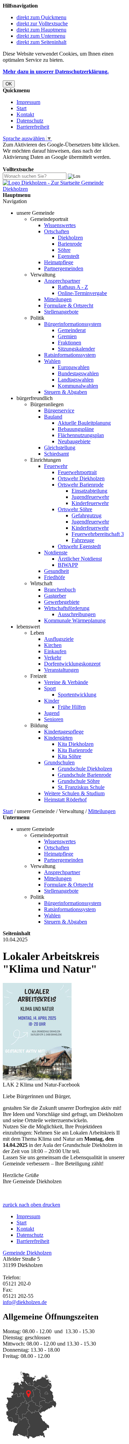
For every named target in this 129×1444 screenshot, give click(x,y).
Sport (50, 688)
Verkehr (52, 657)
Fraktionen (69, 342)
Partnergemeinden (63, 268)
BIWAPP (68, 565)
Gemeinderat (72, 330)
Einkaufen (55, 651)
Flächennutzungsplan (81, 435)
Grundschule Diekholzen (85, 769)
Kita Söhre (69, 756)
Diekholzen (70, 237)
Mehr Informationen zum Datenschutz (44, 163)
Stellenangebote (61, 312)
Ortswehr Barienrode (81, 485)
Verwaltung (42, 275)
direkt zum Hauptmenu (41, 30)
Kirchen (53, 645)
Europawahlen (73, 367)
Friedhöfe (54, 577)
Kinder (51, 701)
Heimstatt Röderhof (65, 799)
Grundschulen (59, 762)
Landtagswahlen (76, 380)
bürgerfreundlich (35, 398)
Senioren (53, 719)
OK (9, 83)
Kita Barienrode (75, 750)
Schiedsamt (56, 454)
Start (21, 108)
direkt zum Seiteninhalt (41, 42)
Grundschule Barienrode (84, 775)
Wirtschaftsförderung (66, 608)
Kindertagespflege (64, 732)
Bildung (39, 725)
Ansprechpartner (62, 281)
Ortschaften (56, 231)
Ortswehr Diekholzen (81, 478)
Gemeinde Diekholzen (27, 1253)
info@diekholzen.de (25, 1302)
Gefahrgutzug (86, 515)
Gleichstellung (59, 447)
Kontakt (25, 114)
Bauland (53, 417)
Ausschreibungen (77, 614)
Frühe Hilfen (72, 707)
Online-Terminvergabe (82, 293)
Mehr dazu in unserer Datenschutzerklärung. (56, 71)
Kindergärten (58, 738)
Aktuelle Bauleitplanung (84, 423)
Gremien (67, 336)
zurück (10, 1205)
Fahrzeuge (83, 540)
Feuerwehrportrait (77, 472)
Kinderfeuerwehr (90, 503)
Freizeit (38, 676)
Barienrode (70, 244)
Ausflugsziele (59, 639)
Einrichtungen (45, 460)
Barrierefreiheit (33, 127)
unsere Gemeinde (35, 213)
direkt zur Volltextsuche (42, 23)
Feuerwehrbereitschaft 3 (98, 534)
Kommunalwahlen (78, 386)
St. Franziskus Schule (81, 787)
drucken (51, 1205)
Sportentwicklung (77, 694)
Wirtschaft (41, 583)
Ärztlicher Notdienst (80, 559)
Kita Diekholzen (76, 744)
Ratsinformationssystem (70, 355)
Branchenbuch (60, 589)
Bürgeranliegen (47, 404)
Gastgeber (55, 596)
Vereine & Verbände (66, 682)
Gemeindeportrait (49, 219)
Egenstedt (68, 256)
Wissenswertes (60, 225)
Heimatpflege (58, 262)
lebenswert (28, 627)
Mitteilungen (58, 299)
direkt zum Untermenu (41, 36)
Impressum (28, 102)
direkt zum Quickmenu (41, 17)
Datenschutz (30, 121)
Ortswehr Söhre (75, 509)
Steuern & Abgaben (65, 392)
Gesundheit (56, 571)
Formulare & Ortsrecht (68, 305)
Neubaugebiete (74, 441)
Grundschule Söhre (79, 781)
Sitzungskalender (76, 349)
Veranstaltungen (61, 670)
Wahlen (52, 361)
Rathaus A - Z (73, 287)
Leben (37, 633)
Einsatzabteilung (89, 491)
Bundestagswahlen (78, 373)
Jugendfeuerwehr (90, 497)
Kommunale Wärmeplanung (75, 620)
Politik (37, 318)
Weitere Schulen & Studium (74, 793)
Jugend (52, 713)
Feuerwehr (55, 466)
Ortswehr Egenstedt (79, 546)
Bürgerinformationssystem (72, 324)
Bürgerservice (59, 410)
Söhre (64, 250)
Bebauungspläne (76, 429)
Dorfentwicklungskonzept (72, 664)
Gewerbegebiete (61, 602)
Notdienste (55, 552)
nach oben (29, 1205)
